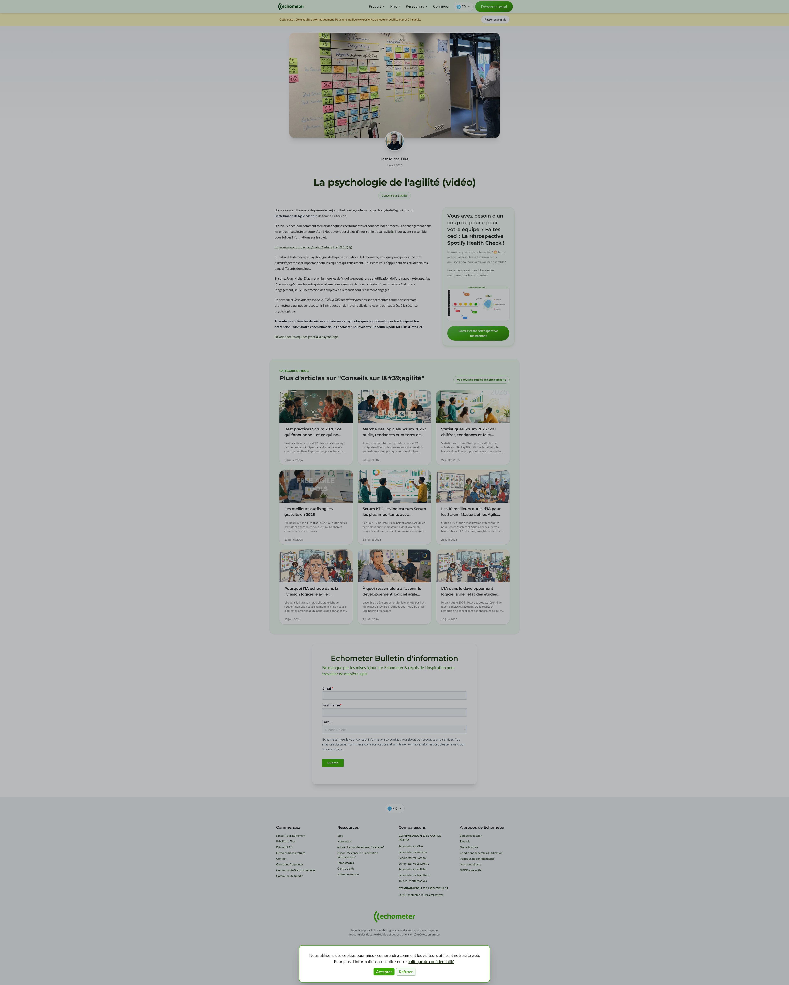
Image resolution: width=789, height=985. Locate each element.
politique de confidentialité (430, 961)
